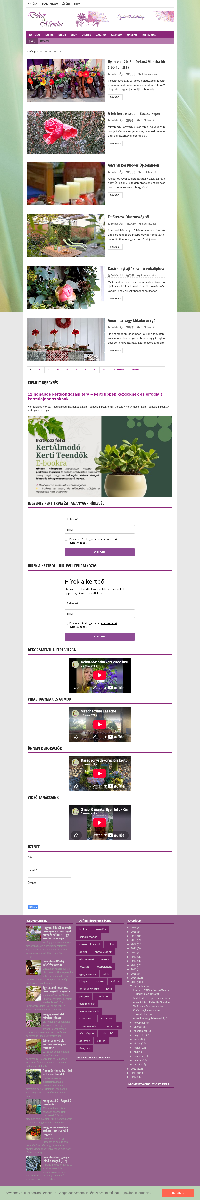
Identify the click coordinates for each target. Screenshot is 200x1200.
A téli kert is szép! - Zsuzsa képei (134, 113)
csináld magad (88, 936)
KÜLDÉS (100, 552)
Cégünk (66, 3)
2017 (134, 965)
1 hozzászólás (150, 74)
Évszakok (116, 34)
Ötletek (86, 34)
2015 (134, 973)
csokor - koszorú (89, 944)
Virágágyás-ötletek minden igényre (54, 1016)
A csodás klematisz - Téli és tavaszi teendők (57, 1072)
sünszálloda (86, 1018)
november (140, 1022)
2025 (134, 931)
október (138, 1026)
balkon (83, 929)
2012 (134, 1068)
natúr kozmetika (89, 988)
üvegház (84, 1048)
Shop (77, 3)
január (137, 1064)
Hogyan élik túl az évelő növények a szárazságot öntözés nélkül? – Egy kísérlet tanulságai (57, 933)
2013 (134, 982)
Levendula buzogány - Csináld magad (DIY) (56, 1159)
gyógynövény (87, 974)
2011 (134, 1072)
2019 (134, 956)
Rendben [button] (178, 1193)
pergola (84, 996)
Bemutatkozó (50, 3)
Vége (135, 369)
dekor (110, 944)
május (137, 1047)
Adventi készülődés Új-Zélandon (133, 165)
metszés (99, 981)
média (115, 981)
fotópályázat (104, 966)
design (83, 951)
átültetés (84, 1040)
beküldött (100, 929)
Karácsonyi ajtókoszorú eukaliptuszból (138, 268)
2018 (134, 961)
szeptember (141, 1030)
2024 (134, 936)
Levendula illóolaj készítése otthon (53, 963)
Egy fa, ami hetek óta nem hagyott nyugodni (56, 989)
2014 (134, 977)
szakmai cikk (87, 1003)
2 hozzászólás (149, 275)
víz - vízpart (86, 1033)
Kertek (49, 34)
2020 (134, 952)
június (137, 1043)
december (140, 986)
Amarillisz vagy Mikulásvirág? (131, 320)
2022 (134, 944)
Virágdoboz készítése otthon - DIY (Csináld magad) (55, 1130)
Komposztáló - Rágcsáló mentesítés (57, 1102)
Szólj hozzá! (148, 120)
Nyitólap (33, 3)
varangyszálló (87, 1025)
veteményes (111, 1025)
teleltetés (106, 1018)
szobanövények (89, 1011)
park (109, 988)
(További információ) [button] (136, 1193)
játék (106, 974)
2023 (134, 940)
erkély (105, 959)
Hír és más (149, 34)
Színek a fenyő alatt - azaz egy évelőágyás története (55, 1044)
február (138, 1060)
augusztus (140, 1035)
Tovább (115, 97)
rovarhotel (102, 996)
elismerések (86, 959)
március (139, 1056)
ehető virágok (103, 951)
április (137, 1051)
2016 (134, 969)
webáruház (108, 1033)
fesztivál (84, 966)
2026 (134, 927)
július (137, 1039)
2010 (134, 1076)
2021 (134, 948)
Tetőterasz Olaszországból (128, 217)
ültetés (101, 1040)
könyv (83, 981)
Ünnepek (132, 34)
